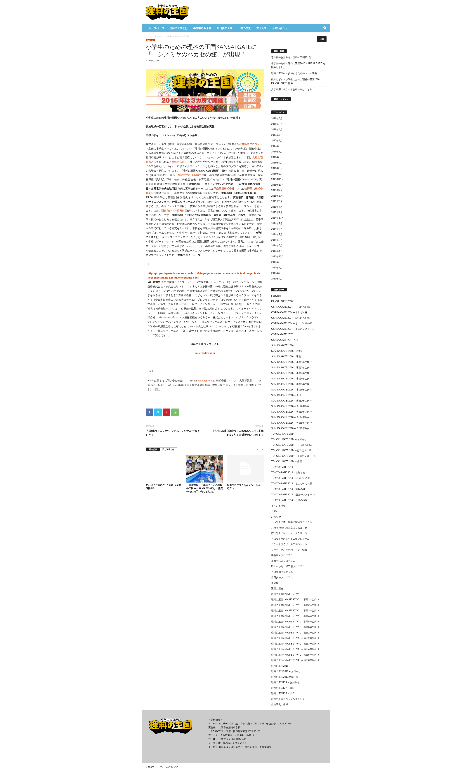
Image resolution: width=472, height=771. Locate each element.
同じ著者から (168, 449)
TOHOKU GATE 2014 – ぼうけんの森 (291, 450)
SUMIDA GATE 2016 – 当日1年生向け (291, 400)
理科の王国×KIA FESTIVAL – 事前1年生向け (295, 599)
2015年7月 (276, 190)
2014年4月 (276, 251)
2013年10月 (277, 256)
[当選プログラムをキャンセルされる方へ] (245, 469)
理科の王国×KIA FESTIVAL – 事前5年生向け (295, 621)
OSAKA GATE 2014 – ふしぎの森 (289, 312)
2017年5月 (276, 146)
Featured (276, 295)
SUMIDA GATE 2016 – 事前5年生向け (291, 384)
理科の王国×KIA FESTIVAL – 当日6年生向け (295, 660)
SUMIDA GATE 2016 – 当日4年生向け (291, 417)
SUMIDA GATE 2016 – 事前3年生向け (291, 373)
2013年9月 (276, 262)
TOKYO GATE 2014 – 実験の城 (288, 489)
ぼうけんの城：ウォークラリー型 (289, 533)
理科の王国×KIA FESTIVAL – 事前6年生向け (295, 627)
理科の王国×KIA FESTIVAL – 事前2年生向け (295, 605)
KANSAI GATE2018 (282, 301)
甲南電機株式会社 (224, 188)
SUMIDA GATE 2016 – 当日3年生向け (291, 411)
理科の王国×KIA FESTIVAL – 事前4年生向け (295, 616)
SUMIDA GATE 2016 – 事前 (286, 356)
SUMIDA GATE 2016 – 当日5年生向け (291, 422)
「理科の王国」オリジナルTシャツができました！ (173, 432)
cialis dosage (244, 273)
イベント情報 (278, 505)
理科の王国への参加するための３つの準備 (294, 73)
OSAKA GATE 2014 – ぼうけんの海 (290, 317)
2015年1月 (276, 212)
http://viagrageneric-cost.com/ (210, 273)
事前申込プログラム (282, 555)
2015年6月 (276, 195)
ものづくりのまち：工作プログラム (290, 538)
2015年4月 (276, 206)
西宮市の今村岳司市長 (174, 210)
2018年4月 (276, 129)
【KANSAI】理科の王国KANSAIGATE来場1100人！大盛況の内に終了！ (238, 432)
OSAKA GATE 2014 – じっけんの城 (290, 306)
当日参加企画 (224, 28)
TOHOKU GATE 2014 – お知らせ (289, 439)
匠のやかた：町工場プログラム (288, 566)
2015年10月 (277, 184)
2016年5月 (276, 157)
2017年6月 (276, 140)
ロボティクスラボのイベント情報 (289, 549)
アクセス (261, 28)
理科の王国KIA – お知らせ (285, 682)
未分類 (274, 583)
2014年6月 (276, 240)
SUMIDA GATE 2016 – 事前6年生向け (291, 389)
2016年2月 (276, 173)
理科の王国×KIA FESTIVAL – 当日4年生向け (295, 649)
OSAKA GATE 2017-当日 (284, 340)
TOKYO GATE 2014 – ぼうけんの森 (290, 478)
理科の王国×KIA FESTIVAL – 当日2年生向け (295, 638)
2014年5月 (276, 245)
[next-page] (262, 449)
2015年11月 (277, 179)
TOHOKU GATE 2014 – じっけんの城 (291, 444)
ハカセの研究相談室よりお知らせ (289, 527)
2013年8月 (276, 267)
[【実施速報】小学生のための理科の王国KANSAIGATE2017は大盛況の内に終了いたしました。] (204, 469)
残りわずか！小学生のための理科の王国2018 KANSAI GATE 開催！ (295, 81)
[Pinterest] (166, 412)
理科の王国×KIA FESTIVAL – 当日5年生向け (295, 654)
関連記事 (153, 449)
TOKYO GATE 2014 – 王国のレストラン (293, 494)
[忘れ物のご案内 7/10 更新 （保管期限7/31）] (164, 469)
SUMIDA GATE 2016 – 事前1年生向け (291, 362)
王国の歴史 (244, 28)
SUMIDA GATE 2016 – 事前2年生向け (291, 367)
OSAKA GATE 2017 (282, 334)
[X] (158, 412)
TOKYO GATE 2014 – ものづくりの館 (291, 483)
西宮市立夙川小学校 (189, 175)
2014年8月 (276, 229)
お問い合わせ (280, 28)
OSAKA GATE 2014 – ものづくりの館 (291, 323)
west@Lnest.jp (206, 380)
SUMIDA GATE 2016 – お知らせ (288, 351)
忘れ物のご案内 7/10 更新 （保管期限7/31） (163, 486)
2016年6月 (276, 151)
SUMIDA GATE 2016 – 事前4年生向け (291, 378)
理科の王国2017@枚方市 (284, 676)
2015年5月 (276, 201)
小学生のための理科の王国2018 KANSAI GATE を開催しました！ (298, 65)
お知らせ (158, 36)
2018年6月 (276, 118)
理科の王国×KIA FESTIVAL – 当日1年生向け (295, 632)
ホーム (148, 36)
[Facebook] (149, 412)
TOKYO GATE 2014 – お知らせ (288, 472)
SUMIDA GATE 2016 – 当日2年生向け (291, 406)
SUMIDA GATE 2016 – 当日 (286, 395)
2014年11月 (277, 217)
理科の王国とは (179, 28)
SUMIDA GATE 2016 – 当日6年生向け (291, 428)
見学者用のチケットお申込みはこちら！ (292, 89)
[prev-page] (257, 449)
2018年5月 (276, 124)
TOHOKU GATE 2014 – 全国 (286, 461)
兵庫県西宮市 (177, 161)
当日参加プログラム (282, 572)
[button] (325, 28)
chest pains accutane (167, 277)
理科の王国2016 (279, 665)
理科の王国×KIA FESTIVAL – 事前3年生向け (295, 610)
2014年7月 (276, 234)
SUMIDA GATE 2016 (282, 345)
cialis (232, 273)
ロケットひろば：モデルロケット (289, 544)
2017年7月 (276, 135)
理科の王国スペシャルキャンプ (288, 699)
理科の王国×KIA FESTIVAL (286, 594)
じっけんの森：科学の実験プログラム (291, 522)
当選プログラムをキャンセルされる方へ (245, 486)
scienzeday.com (205, 352)
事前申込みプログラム (283, 560)
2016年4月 (276, 162)
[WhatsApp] (175, 412)
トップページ (156, 28)
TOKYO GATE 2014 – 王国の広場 (289, 500)
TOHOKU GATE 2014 (282, 433)
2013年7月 (276, 273)
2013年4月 (276, 278)
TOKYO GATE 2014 (282, 467)
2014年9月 (276, 223)
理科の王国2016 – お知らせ (286, 671)
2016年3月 (276, 168)
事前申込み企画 (202, 28)
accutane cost (190, 277)
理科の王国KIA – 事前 (283, 687)
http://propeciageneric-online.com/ (169, 273)
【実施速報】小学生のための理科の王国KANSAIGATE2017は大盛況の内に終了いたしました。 (204, 488)
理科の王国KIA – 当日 (283, 693)
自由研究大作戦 (279, 704)
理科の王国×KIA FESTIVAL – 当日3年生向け (295, 643)
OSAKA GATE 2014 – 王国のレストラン (293, 329)
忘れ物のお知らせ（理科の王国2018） (291, 57)
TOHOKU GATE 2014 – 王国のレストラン (293, 456)
